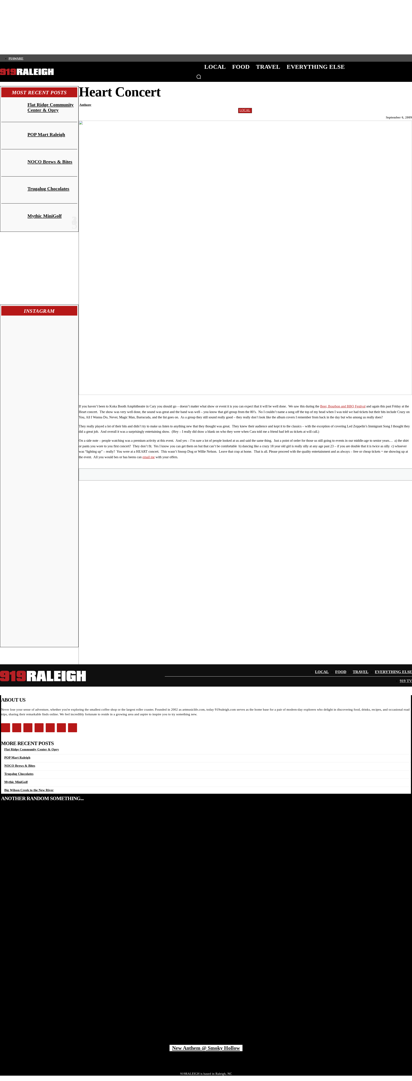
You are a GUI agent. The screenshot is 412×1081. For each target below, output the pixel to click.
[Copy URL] (299, 474)
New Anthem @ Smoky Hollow (206, 1048)
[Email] (253, 474)
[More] (315, 474)
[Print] (284, 474)
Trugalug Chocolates (48, 188)
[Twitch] (55, 58)
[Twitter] (40, 58)
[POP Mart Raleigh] (12, 135)
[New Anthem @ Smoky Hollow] (206, 927)
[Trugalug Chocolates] (12, 190)
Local (244, 110)
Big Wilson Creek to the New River (29, 790)
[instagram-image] (20, 336)
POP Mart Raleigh (46, 134)
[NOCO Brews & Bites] (12, 163)
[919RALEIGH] (27, 72)
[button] (199, 77)
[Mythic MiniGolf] (12, 217)
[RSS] (69, 58)
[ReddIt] (269, 474)
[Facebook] (26, 58)
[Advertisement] (39, 268)
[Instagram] (33, 58)
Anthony (85, 104)
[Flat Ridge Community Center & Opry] (12, 108)
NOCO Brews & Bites (49, 161)
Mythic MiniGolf (44, 216)
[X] (222, 474)
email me (148, 457)
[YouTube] (62, 58)
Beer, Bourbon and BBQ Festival (342, 406)
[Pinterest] (238, 474)
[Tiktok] (47, 58)
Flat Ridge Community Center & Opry (50, 107)
